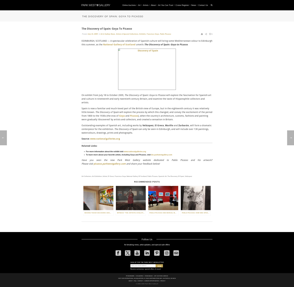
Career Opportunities (151, 280)
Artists (145, 5)
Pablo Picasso (165, 34)
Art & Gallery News (107, 34)
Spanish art (162, 176)
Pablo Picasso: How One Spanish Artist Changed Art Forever (196, 213)
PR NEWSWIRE (130, 276)
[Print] (202, 34)
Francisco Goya (153, 34)
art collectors (86, 176)
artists (105, 176)
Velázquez (188, 176)
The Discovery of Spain (175, 176)
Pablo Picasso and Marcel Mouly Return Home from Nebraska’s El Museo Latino (163, 213)
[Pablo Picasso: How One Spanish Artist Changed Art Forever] (196, 198)
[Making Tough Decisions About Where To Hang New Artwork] (98, 198)
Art (139, 5)
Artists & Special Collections (127, 34)
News (193, 5)
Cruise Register (182, 5)
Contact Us (203, 5)
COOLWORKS (139, 276)
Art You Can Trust (165, 5)
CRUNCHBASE (149, 276)
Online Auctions (129, 5)
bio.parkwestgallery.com (161, 155)
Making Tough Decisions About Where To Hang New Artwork (99, 213)
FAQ (135, 280)
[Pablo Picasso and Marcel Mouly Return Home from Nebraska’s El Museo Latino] (163, 198)
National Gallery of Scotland (119, 44)
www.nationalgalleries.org (105, 138)
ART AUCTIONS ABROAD (161, 276)
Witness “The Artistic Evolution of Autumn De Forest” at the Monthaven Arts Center (131, 213)
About (153, 5)
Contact (140, 280)
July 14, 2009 (93, 34)
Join (159, 266)
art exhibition (97, 176)
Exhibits (142, 34)
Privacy (162, 280)
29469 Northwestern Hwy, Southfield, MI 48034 (161, 278)
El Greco (111, 176)
